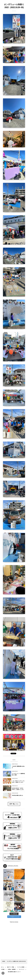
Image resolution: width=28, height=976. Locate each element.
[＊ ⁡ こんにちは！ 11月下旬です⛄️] (8, 885)
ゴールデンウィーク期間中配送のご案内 (18, 774)
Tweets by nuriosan (14, 921)
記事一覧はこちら (14, 804)
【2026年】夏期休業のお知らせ (18, 767)
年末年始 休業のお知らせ (17, 795)
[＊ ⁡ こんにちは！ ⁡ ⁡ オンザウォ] (19, 906)
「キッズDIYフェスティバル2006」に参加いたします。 (18, 781)
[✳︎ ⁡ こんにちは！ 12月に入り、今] (8, 874)
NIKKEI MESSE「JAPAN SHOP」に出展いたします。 (18, 789)
